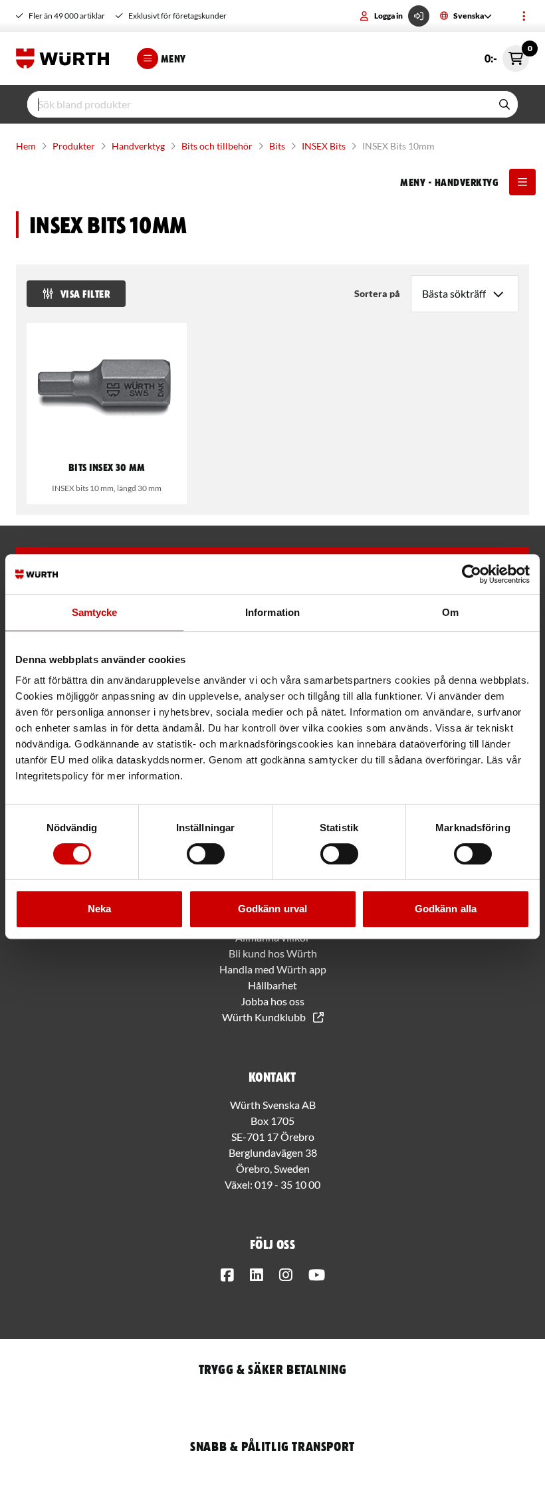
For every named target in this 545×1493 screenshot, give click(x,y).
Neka (99, 908)
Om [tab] (450, 612)
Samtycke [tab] (95, 612)
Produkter (74, 145)
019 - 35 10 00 (287, 1184)
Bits (277, 145)
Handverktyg (138, 145)
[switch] (206, 853)
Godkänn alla (446, 908)
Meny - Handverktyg (449, 182)
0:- (507, 54)
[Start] (66, 58)
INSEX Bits (324, 145)
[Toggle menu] (523, 16)
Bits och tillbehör (217, 145)
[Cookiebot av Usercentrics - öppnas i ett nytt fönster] (471, 574)
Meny (173, 58)
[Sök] (504, 104)
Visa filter (85, 294)
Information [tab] (272, 612)
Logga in (388, 16)
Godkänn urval (272, 908)
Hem (26, 145)
